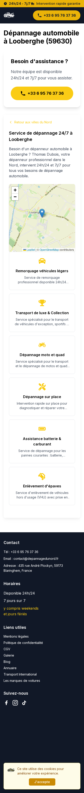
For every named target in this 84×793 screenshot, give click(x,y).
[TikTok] (24, 702)
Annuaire (10, 668)
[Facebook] (6, 702)
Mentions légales (16, 636)
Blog (7, 662)
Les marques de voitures (22, 680)
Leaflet (30, 249)
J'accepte (42, 782)
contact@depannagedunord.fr (35, 558)
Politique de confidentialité (23, 643)
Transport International (20, 674)
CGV (7, 649)
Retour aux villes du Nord (33, 122)
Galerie (9, 655)
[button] (42, 213)
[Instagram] (15, 702)
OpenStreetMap (49, 249)
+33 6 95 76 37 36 (60, 15)
